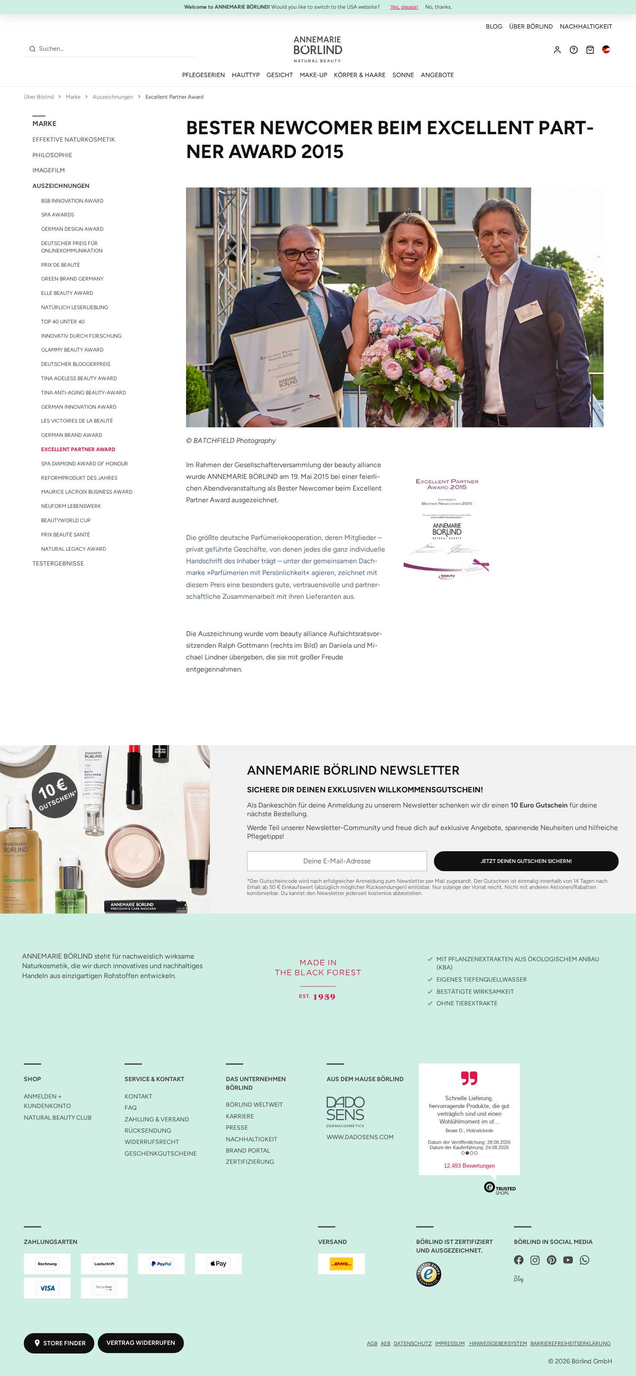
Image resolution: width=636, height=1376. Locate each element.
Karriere (240, 1116)
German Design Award (72, 229)
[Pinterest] (551, 1260)
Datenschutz (413, 1343)
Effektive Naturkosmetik (73, 139)
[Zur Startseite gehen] (318, 49)
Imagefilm (48, 170)
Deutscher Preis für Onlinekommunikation (72, 247)
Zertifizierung (250, 1162)
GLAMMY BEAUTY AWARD (72, 350)
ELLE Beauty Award (67, 293)
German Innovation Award (78, 407)
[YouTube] (568, 1260)
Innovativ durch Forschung (81, 336)
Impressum (450, 1343)
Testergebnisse (58, 563)
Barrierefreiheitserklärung (570, 1343)
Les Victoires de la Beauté (77, 421)
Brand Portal (248, 1150)
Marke (44, 124)
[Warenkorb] (590, 49)
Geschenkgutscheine (161, 1153)
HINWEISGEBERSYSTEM (497, 1343)
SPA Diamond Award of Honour (84, 464)
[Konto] (557, 49)
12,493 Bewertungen (469, 1166)
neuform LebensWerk (71, 506)
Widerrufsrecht (152, 1142)
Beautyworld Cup (65, 520)
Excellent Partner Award (78, 449)
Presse (237, 1127)
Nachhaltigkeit (586, 26)
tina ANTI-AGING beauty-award (83, 393)
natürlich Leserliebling (74, 307)
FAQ (131, 1107)
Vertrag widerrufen (140, 1343)
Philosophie (52, 155)
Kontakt (138, 1096)
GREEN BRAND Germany (72, 279)
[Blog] (519, 1280)
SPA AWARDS (57, 215)
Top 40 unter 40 (63, 322)
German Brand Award (71, 435)
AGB (372, 1343)
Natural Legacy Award (73, 549)
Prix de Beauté (60, 265)
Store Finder (64, 1343)
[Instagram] (535, 1260)
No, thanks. (438, 7)
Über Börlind (531, 26)
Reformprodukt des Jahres (79, 478)
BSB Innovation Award (72, 201)
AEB (385, 1343)
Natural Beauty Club (58, 1117)
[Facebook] (519, 1260)
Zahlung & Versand (157, 1119)
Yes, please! (404, 7)
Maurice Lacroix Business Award (86, 492)
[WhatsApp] (584, 1260)
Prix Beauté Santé (65, 535)
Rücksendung (148, 1130)
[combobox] (116, 49)
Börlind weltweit (254, 1104)
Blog (494, 26)
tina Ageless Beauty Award (79, 378)
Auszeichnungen (61, 186)
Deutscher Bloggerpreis (75, 364)
